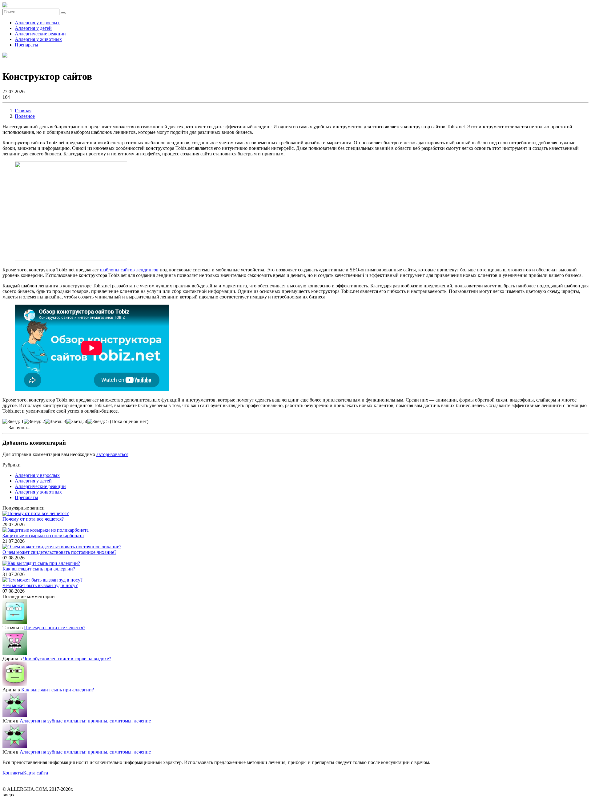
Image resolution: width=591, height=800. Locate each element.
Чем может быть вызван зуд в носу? (40, 585)
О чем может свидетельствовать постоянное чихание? (59, 552)
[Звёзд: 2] (34, 421)
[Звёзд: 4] (76, 421)
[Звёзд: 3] (55, 421)
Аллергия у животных (38, 39)
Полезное (25, 116)
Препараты (26, 44)
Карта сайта (35, 772)
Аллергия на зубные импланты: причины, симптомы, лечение (85, 720)
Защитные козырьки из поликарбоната (43, 535)
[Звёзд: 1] (13, 421)
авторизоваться (112, 454)
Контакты (12, 772)
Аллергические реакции (40, 33)
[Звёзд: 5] (98, 421)
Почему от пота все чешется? (33, 519)
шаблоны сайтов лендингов (129, 269)
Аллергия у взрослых (37, 22)
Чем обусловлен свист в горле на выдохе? (67, 658)
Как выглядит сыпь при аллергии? (38, 568)
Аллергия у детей (33, 28)
